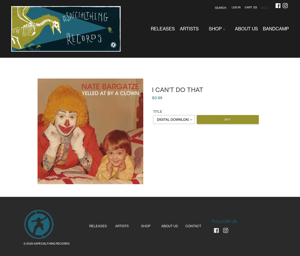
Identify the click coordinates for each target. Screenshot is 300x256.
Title (157, 112)
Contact (193, 226)
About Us (169, 226)
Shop (145, 226)
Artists (122, 226)
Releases (98, 226)
